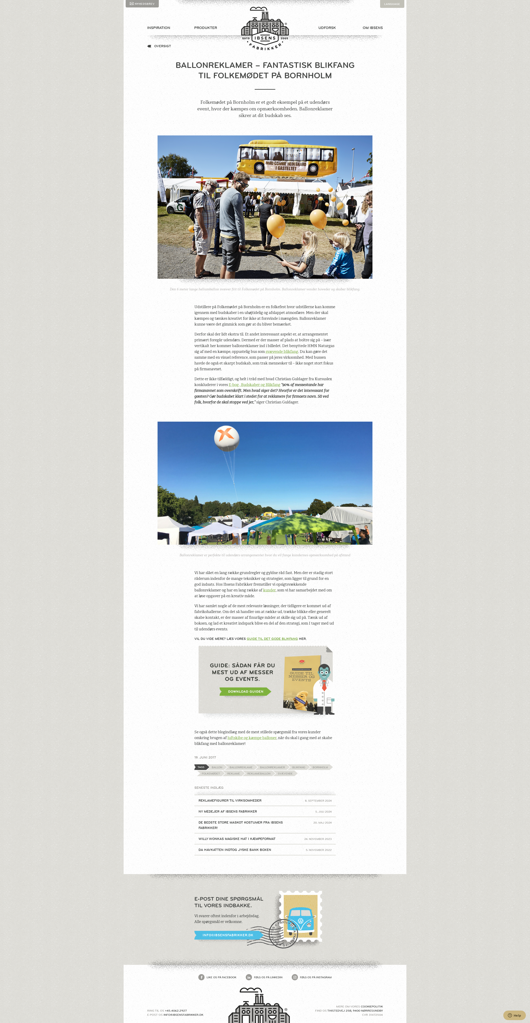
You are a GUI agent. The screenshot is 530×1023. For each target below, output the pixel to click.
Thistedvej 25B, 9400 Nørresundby (355, 1010)
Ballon (217, 767)
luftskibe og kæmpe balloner (252, 737)
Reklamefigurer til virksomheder (265, 800)
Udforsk (327, 27)
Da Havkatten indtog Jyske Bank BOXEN (265, 850)
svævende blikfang (282, 351)
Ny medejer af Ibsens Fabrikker (265, 811)
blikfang (298, 767)
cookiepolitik (372, 1006)
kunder (269, 590)
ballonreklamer (272, 767)
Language (392, 4)
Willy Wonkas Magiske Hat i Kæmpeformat (265, 839)
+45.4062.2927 (176, 1010)
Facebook (221, 977)
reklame (233, 773)
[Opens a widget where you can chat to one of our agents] (514, 1016)
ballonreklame (241, 767)
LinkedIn (268, 977)
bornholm (320, 767)
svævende (285, 773)
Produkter (205, 27)
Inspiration (158, 27)
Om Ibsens (373, 27)
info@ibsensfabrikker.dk (228, 935)
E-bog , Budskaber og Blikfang (254, 384)
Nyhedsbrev (145, 4)
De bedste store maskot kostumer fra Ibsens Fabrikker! (265, 825)
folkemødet (211, 773)
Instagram (316, 977)
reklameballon (258, 773)
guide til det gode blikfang (272, 639)
